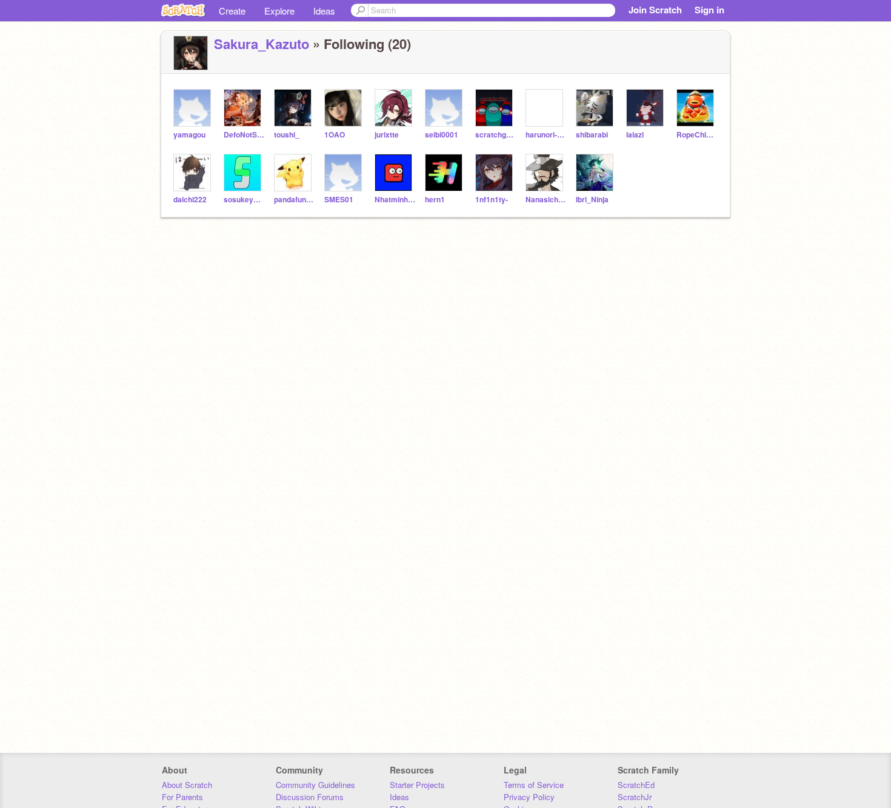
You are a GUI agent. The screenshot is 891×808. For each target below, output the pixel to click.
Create (232, 10)
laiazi (635, 135)
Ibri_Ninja (592, 199)
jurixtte (387, 135)
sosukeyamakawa (244, 199)
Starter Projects (417, 784)
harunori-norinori (546, 135)
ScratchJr (635, 797)
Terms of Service (534, 784)
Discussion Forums (310, 797)
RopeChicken (696, 135)
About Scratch (187, 784)
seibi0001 (441, 135)
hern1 (435, 199)
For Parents (182, 797)
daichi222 (190, 199)
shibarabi (592, 135)
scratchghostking (495, 135)
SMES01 (338, 199)
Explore (279, 10)
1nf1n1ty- (491, 199)
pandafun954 (294, 199)
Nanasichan (546, 199)
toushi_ (286, 135)
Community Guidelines (315, 784)
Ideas (324, 10)
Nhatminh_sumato (395, 199)
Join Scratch (655, 9)
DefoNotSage (244, 135)
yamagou (189, 135)
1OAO (334, 135)
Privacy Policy (529, 797)
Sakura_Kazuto (261, 43)
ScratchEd (636, 784)
